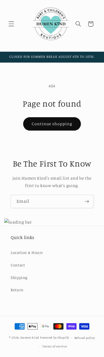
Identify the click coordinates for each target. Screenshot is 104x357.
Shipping (19, 277)
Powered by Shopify (54, 338)
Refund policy (84, 338)
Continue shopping (52, 123)
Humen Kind (29, 338)
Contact (18, 265)
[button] (11, 24)
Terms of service (54, 346)
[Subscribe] (87, 201)
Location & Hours (27, 252)
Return (17, 289)
